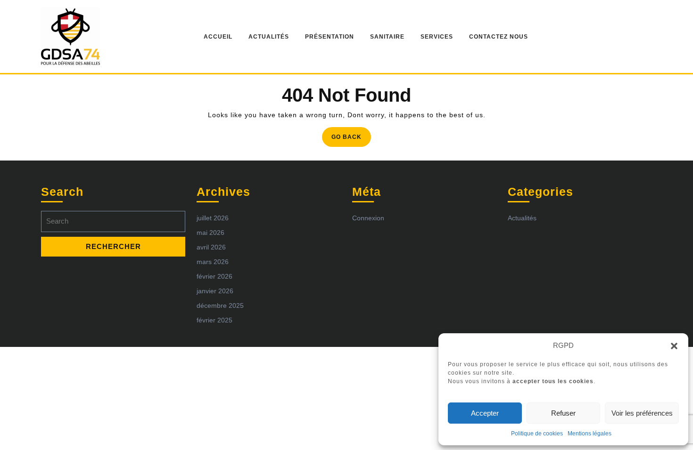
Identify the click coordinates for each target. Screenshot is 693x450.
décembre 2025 (220, 305)
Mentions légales (589, 433)
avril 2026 (211, 247)
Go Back (351, 139)
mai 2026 (210, 232)
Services (437, 36)
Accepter (485, 413)
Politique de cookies (537, 433)
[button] (674, 345)
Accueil (218, 36)
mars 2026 (213, 261)
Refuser (563, 413)
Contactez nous (498, 36)
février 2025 (214, 320)
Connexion (368, 218)
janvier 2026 (215, 291)
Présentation (329, 36)
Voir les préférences (642, 413)
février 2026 (214, 276)
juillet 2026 (213, 218)
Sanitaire (387, 36)
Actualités (268, 36)
